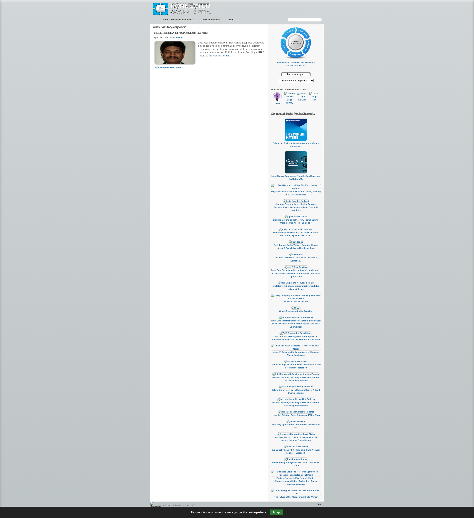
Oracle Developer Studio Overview (296, 311)
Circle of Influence (211, 20)
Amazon (302, 100)
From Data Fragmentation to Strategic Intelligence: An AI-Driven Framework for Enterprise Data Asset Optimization (296, 273)
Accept (276, 512)
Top (319, 504)
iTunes (277, 104)
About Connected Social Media (177, 20)
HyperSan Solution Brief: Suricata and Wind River (296, 415)
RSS (315, 100)
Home (154, 20)
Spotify (289, 103)
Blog (231, 20)
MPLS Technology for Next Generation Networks (180, 32)
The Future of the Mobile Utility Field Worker (296, 497)
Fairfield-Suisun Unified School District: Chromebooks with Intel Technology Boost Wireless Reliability (296, 481)
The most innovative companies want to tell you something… (262, 8)
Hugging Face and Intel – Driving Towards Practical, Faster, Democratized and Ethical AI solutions (296, 207)
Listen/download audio (169, 67)
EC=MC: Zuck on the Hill (296, 302)
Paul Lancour (176, 37)
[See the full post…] (223, 55)
